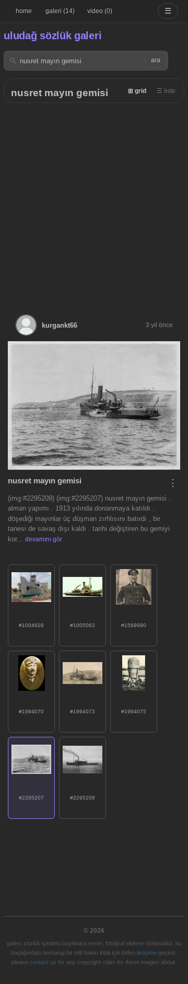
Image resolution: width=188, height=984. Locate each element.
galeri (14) (60, 11)
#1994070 (31, 711)
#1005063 (82, 625)
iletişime (147, 953)
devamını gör (43, 539)
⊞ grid (137, 91)
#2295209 (82, 798)
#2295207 (31, 798)
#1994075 (133, 711)
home (24, 11)
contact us (43, 962)
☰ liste (166, 91)
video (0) (99, 11)
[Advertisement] (94, 202)
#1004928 (31, 625)
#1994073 (82, 711)
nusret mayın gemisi (59, 92)
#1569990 (133, 625)
